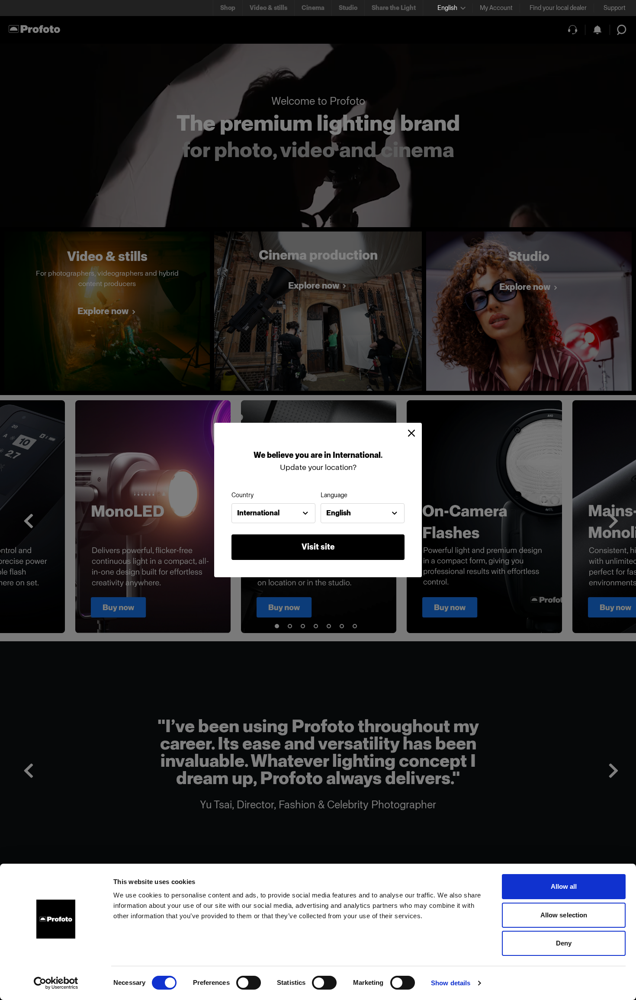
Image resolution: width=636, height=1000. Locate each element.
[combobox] (273, 513)
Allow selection (564, 915)
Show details (450, 983)
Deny (564, 943)
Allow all (564, 886)
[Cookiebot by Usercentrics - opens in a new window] (56, 983)
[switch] (248, 983)
